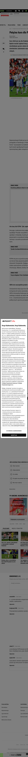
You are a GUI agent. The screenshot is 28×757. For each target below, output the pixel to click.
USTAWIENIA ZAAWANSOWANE (14, 430)
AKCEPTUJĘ (14, 435)
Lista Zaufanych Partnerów (18, 425)
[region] (14, 378)
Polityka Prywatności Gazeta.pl (9, 383)
